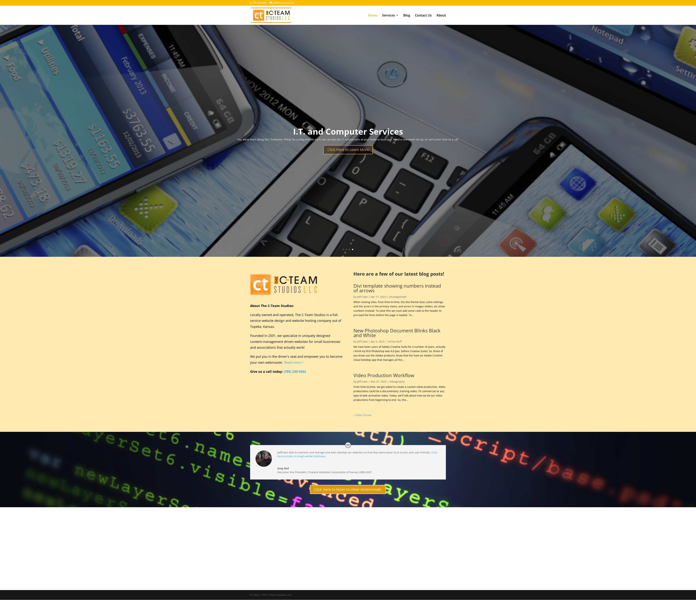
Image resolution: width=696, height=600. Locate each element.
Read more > (294, 362)
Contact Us (423, 15)
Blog (406, 15)
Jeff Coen (362, 296)
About (441, 15)
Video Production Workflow (383, 375)
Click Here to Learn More (348, 149)
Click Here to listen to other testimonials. (348, 489)
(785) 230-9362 (295, 371)
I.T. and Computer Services (348, 131)
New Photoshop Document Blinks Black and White (396, 333)
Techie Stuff (394, 341)
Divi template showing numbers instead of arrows (397, 288)
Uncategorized (397, 296)
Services (388, 15)
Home (372, 15)
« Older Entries (362, 415)
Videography (397, 381)
